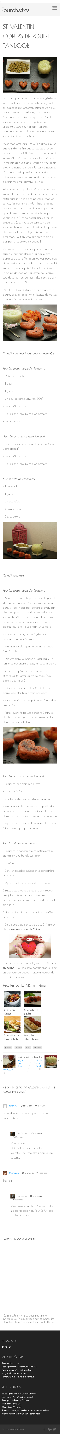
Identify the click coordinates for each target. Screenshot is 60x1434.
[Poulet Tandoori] (30, 323)
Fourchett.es (15, 9)
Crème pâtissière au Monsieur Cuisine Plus (19, 1367)
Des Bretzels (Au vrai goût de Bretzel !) (17, 1397)
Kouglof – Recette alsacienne (14, 1373)
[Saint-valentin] (30, 946)
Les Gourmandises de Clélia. (23, 929)
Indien (20, 1047)
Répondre (41, 1106)
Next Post (38, 1061)
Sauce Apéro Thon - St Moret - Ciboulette (19, 1394)
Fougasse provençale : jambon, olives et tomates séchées (25, 1410)
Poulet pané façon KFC (11, 1404)
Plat (4, 1073)
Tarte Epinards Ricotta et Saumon (15, 1400)
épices (9, 1047)
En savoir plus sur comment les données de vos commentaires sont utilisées (28, 1320)
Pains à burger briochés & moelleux (16, 1370)
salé (29, 1047)
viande (39, 1047)
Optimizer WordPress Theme (13, 1429)
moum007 (13, 1106)
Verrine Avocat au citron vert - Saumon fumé (21, 1414)
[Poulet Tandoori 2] (30, 745)
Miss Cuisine (14, 1173)
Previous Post (16, 1063)
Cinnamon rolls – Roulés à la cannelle (18, 1377)
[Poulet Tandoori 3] (30, 75)
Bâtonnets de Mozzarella (12, 1407)
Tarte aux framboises (10, 1363)
